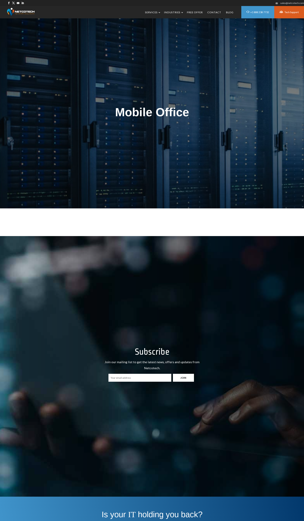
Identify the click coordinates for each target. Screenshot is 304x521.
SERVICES (151, 12)
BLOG (229, 12)
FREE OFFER (195, 12)
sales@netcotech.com (292, 2)
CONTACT (214, 12)
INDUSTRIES (172, 12)
